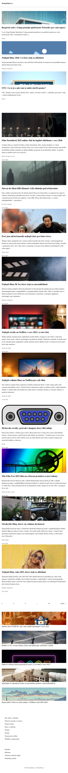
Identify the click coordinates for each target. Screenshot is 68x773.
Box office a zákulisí (7, 204)
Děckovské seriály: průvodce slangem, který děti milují (27, 428)
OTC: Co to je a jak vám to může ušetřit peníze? (24, 88)
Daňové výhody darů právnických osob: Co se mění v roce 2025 (26, 664)
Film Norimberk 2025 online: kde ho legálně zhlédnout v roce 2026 (32, 140)
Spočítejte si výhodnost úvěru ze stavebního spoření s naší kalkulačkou (28, 683)
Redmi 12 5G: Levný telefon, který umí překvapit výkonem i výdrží (27, 645)
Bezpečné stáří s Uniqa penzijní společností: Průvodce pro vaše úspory (34, 27)
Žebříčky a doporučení (7, 68)
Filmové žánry (5, 252)
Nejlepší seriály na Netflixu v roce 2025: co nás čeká (25, 332)
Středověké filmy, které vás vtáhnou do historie (23, 524)
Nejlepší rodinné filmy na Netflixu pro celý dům (23, 380)
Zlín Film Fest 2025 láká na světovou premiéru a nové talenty (29, 476)
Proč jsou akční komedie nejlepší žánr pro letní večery (26, 236)
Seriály (3, 444)
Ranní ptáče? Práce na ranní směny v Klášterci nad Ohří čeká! (25, 702)
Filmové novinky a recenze (8, 156)
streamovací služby (6, 348)
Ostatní (3, 38)
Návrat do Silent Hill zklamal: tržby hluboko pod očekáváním (30, 188)
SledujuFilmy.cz (7, 3)
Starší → (63, 603)
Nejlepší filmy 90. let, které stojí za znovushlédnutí (25, 284)
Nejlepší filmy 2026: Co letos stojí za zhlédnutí (23, 58)
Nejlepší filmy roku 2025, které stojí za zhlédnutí (24, 572)
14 (49, 603)
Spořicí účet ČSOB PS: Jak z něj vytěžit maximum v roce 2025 (25, 626)
